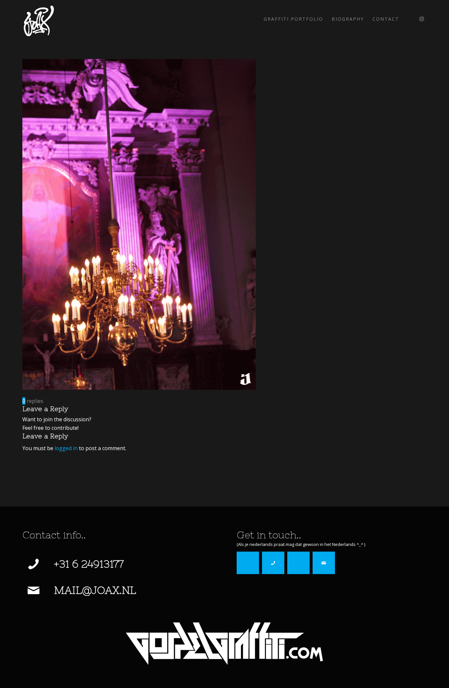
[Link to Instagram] (422, 19)
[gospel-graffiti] (224, 643)
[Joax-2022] (38, 19)
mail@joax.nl (95, 590)
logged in (66, 448)
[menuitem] (293, 19)
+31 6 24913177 (89, 564)
